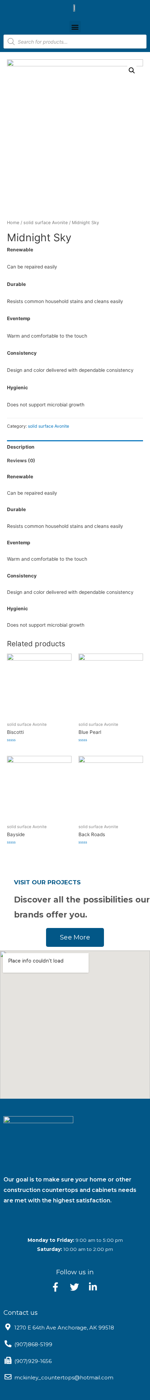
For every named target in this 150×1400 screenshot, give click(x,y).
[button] (75, 26)
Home (13, 222)
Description (21, 447)
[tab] (75, 447)
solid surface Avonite (45, 222)
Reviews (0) (21, 460)
